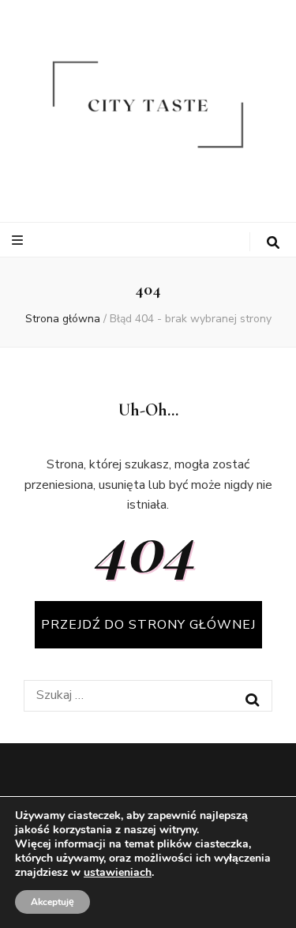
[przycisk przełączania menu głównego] (19, 240)
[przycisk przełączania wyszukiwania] (273, 243)
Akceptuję (52, 902)
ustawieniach (118, 873)
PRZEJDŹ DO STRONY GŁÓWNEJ (148, 624)
